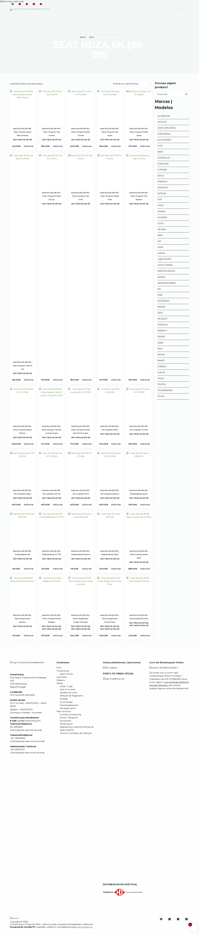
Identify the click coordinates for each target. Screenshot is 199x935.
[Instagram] (19, 4)
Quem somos (66, 674)
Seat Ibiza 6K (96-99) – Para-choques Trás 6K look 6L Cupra (51, 429)
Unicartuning (93, 15)
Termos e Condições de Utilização (76, 733)
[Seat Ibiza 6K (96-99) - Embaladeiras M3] (22, 529)
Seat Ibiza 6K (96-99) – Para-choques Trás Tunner (51, 132)
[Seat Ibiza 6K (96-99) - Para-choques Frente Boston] (22, 404)
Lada (160, 247)
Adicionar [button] (29, 146)
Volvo (161, 396)
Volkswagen (165, 390)
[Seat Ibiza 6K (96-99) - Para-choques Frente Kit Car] (51, 170)
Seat (160, 348)
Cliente (154, 15)
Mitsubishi (164, 301)
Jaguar (162, 229)
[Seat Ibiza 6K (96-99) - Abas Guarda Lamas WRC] (138, 529)
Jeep (160, 235)
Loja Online (117, 15)
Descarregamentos (69, 705)
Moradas (64, 699)
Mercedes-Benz (167, 283)
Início (74, 15)
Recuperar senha (68, 708)
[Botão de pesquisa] (186, 94)
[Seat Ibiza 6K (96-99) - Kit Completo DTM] (80, 468)
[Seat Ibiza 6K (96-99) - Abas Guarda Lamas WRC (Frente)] (22, 106)
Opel (160, 313)
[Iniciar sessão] (152, 4)
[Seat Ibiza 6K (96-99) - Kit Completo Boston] (109, 468)
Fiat (160, 199)
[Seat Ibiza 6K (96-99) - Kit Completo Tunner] (138, 404)
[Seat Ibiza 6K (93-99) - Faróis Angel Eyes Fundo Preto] (109, 593)
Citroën (162, 170)
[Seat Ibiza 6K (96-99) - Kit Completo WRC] (109, 404)
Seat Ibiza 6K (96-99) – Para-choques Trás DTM (80, 196)
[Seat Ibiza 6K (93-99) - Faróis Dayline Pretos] (138, 593)
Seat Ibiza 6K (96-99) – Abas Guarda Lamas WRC (139, 554)
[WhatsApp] (27, 4)
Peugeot (162, 319)
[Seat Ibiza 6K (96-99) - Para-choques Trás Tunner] (51, 106)
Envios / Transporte (69, 717)
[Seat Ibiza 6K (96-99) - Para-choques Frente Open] (138, 106)
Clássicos (137, 15)
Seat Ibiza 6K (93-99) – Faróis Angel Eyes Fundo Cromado (80, 618)
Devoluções (65, 721)
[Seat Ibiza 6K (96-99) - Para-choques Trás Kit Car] (22, 255)
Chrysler (163, 164)
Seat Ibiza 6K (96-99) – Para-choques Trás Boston (139, 196)
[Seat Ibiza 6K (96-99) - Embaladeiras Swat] (109, 529)
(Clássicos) (164, 116)
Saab (160, 343)
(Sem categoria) (167, 128)
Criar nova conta (67, 689)
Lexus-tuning (165, 265)
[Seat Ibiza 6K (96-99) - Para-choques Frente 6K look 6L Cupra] (80, 404)
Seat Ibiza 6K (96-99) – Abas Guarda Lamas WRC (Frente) (22, 132)
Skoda (161, 354)
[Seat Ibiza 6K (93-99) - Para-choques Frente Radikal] (51, 593)
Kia (159, 241)
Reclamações (66, 724)
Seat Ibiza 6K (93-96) (51, 626)
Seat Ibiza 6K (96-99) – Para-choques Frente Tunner (80, 132)
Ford (161, 205)
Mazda (161, 277)
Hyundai (162, 217)
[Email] (41, 4)
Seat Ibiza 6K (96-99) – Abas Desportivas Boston (22, 618)
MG (159, 289)
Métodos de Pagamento (71, 696)
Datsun (162, 193)
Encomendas (66, 702)
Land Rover (164, 259)
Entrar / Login (66, 686)
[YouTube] (186, 919)
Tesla (161, 378)
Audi (160, 146)
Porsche (163, 325)
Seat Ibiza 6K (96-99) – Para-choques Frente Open (139, 132)
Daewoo (162, 181)
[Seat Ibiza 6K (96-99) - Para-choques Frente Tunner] (80, 106)
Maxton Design (166, 271)
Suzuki (161, 372)
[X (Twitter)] (169, 919)
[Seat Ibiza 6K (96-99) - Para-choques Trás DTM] (80, 170)
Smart (161, 360)
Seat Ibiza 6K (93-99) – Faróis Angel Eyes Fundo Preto (109, 618)
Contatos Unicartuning (70, 714)
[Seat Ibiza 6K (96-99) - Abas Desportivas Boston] (22, 593)
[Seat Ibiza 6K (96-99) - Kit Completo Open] (22, 468)
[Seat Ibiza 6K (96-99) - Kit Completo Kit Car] (51, 468)
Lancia (161, 253)
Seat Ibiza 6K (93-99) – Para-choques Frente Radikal (51, 618)
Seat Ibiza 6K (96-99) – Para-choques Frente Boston (22, 429)
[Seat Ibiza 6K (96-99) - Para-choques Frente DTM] (109, 170)
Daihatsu (163, 187)
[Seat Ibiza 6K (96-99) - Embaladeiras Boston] (80, 529)
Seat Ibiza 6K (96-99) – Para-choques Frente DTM (109, 196)
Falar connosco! (178, 15)
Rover (161, 336)
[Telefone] (34, 4)
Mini (160, 295)
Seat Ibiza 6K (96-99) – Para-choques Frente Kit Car (51, 196)
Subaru (162, 366)
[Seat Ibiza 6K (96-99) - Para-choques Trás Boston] (138, 170)
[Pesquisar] (143, 4)
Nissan (161, 307)
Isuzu (161, 223)
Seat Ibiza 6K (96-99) (22, 140)
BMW (160, 152)
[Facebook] (12, 4)
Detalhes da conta (68, 692)
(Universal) (164, 134)
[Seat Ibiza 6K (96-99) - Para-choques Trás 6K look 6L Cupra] (51, 404)
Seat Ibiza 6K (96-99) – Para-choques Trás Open (109, 132)
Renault (162, 330)
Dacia (161, 175)
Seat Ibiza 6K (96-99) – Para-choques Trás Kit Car (22, 365)
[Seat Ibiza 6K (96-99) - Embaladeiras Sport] (138, 468)
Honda (161, 211)
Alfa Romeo (164, 140)
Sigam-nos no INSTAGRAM (174, 4)
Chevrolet (164, 158)
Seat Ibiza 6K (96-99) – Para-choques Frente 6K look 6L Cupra (80, 429)
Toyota (162, 384)
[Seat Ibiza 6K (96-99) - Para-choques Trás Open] (109, 106)
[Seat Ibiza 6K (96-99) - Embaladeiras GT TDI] (51, 529)
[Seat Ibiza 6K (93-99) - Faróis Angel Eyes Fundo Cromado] (80, 593)
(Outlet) (162, 122)
